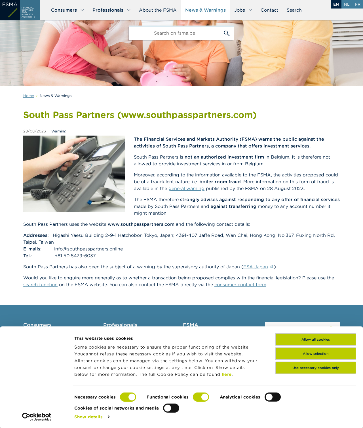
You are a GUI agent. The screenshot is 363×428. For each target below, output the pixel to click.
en (336, 4)
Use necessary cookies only (315, 368)
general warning (186, 188)
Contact (269, 10)
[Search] (227, 33)
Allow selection (315, 353)
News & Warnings (205, 10)
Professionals (107, 10)
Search (294, 10)
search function (40, 284)
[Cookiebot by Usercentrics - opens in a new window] (37, 417)
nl (347, 4)
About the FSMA (158, 10)
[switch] (201, 397)
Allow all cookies (315, 339)
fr (357, 4)
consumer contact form (240, 284)
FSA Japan (255, 266)
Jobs (239, 10)
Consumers (64, 10)
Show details (88, 416)
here (227, 374)
